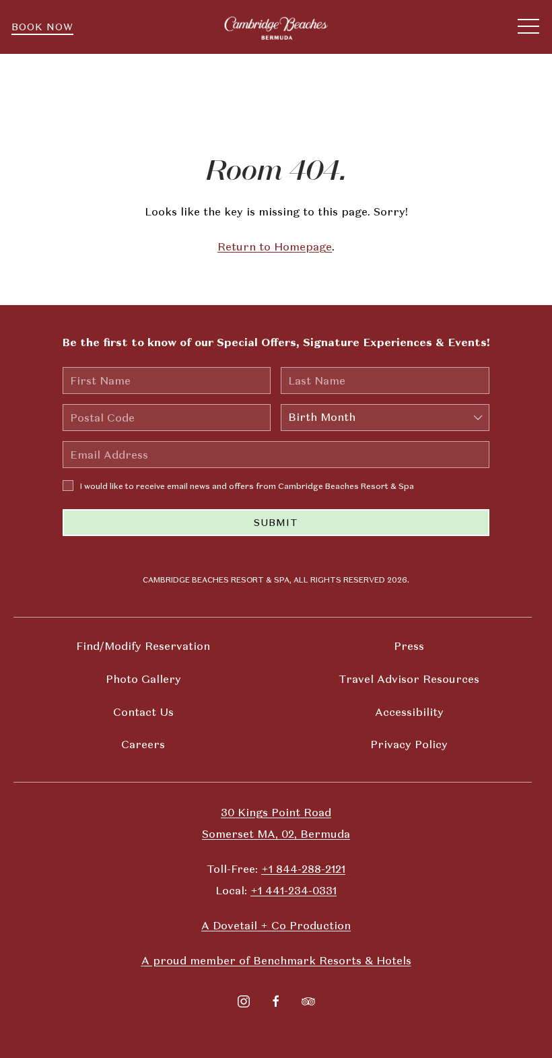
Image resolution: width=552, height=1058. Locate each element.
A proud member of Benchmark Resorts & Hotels (276, 961)
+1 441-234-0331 (293, 891)
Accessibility (409, 712)
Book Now (42, 27)
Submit (276, 523)
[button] (528, 27)
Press (409, 646)
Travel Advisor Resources (409, 679)
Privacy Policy (409, 744)
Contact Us (143, 712)
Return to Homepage (274, 247)
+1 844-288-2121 (303, 869)
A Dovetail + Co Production (276, 926)
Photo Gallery (143, 679)
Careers (143, 744)
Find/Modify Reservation (143, 646)
